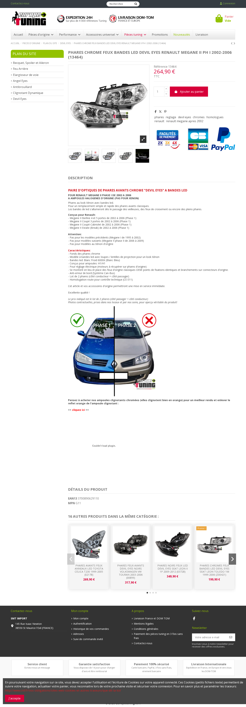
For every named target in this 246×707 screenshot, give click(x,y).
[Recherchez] (136, 3)
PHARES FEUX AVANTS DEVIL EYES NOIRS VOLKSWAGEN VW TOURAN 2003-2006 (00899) (130, 571)
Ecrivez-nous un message (37, 667)
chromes (199, 117)
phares (159, 117)
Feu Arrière (20, 69)
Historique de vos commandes (91, 629)
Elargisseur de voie (26, 75)
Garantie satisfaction (94, 664)
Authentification (82, 623)
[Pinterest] (165, 112)
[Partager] (155, 112)
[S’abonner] (230, 637)
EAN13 (72, 498)
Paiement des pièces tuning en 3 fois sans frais (158, 636)
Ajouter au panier (192, 92)
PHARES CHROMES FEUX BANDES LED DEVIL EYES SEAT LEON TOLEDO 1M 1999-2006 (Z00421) (214, 570)
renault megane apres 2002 (184, 121)
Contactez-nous (20, 3)
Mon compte (80, 618)
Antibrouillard (22, 87)
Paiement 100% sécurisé (151, 664)
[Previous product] (232, 43)
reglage (171, 117)
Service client (37, 664)
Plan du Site (24, 53)
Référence (160, 67)
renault (159, 121)
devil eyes (184, 117)
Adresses (78, 634)
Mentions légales (144, 623)
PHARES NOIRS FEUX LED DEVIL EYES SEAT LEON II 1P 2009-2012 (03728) (172, 568)
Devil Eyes (19, 99)
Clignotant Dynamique (28, 93)
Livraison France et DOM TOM (152, 618)
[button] (147, 592)
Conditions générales (146, 629)
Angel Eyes (20, 81)
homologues (214, 117)
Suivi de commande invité (88, 639)
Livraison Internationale (208, 664)
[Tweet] (160, 112)
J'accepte (15, 698)
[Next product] (234, 43)
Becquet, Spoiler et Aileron (31, 63)
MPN (71, 503)
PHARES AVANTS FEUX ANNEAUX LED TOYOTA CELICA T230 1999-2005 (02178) (89, 570)
